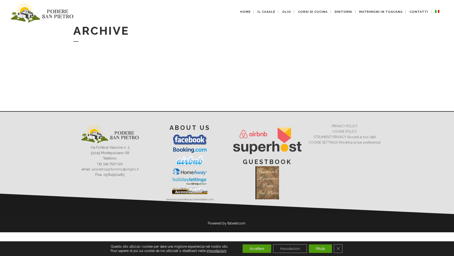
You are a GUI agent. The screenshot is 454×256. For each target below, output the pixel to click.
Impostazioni (290, 249)
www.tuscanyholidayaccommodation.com (190, 199)
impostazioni (216, 251)
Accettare (257, 249)
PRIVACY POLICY (345, 126)
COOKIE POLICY (344, 131)
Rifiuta (320, 249)
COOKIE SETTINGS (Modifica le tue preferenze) (345, 142)
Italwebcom (236, 223)
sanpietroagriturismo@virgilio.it (115, 169)
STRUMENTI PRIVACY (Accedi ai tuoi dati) (345, 137)
